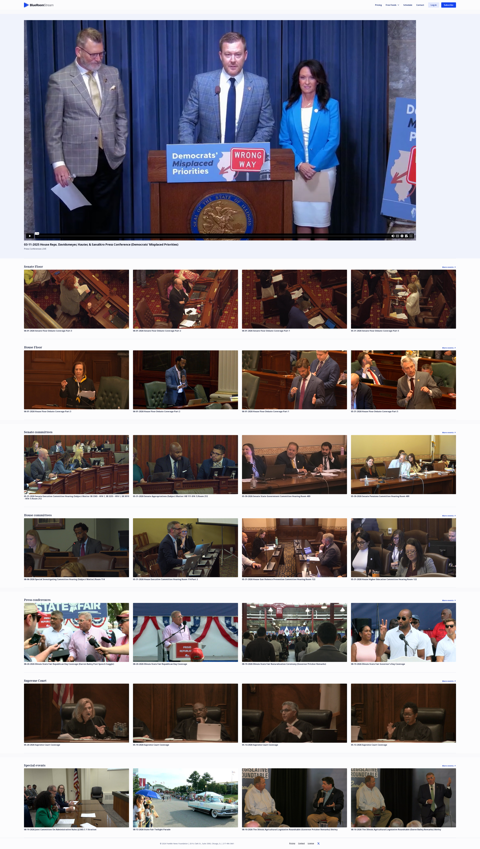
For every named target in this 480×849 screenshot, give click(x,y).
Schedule (407, 5)
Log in (434, 5)
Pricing (378, 5)
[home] (39, 4)
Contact (420, 5)
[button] (392, 4)
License (311, 843)
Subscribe (448, 5)
